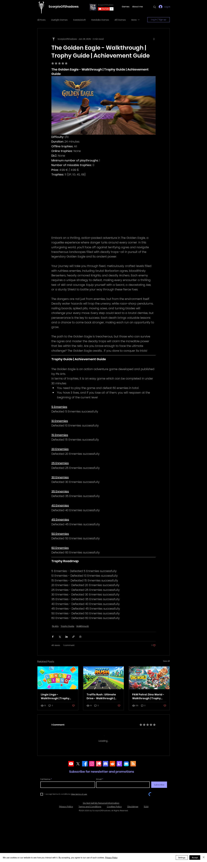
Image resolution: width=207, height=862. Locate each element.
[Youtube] (71, 813)
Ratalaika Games (100, 19)
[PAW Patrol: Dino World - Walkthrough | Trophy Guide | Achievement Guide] (149, 677)
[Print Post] (80, 636)
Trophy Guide (67, 626)
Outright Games (59, 19)
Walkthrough (82, 626)
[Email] (126, 813)
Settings (181, 857)
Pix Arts (55, 626)
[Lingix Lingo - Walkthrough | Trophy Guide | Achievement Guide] (57, 677)
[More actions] (154, 39)
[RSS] (133, 813)
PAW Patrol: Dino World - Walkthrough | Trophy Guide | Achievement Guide (148, 696)
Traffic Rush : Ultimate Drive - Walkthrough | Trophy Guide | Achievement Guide (101, 696)
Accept (195, 857)
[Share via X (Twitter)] (59, 636)
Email (99, 829)
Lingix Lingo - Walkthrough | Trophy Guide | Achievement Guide (55, 696)
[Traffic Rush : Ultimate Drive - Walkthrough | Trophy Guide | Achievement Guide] (103, 677)
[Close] (203, 857)
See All (166, 661)
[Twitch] (119, 813)
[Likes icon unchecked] (60, 795)
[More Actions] (154, 761)
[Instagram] (91, 813)
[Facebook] (85, 813)
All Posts (41, 19)
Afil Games (120, 19)
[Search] (155, 7)
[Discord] (105, 813)
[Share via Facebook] (52, 636)
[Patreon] (98, 813)
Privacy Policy (111, 857)
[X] (78, 813)
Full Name (45, 829)
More (134, 19)
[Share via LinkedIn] (66, 636)
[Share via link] (73, 636)
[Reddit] (112, 813)
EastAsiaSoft (79, 19)
